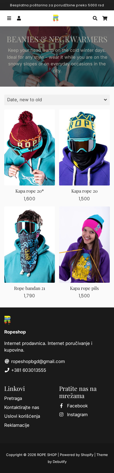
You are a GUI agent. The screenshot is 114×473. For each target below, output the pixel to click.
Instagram (77, 414)
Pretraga (13, 398)
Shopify (87, 455)
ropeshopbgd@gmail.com (37, 361)
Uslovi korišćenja (22, 416)
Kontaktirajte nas (21, 407)
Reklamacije (16, 425)
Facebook (77, 405)
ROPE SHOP (47, 455)
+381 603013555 (28, 370)
